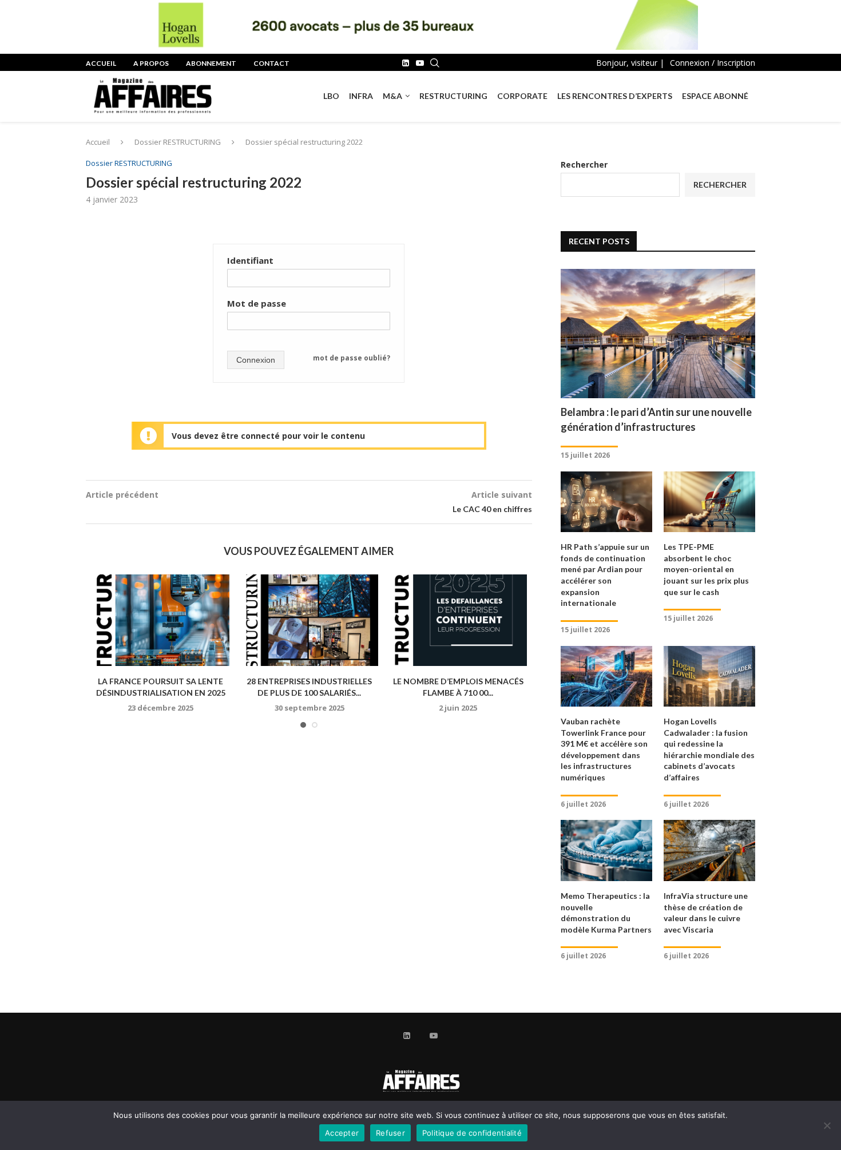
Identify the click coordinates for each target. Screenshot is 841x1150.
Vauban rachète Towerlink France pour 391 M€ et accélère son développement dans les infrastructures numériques (604, 749)
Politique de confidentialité (472, 1132)
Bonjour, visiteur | (630, 62)
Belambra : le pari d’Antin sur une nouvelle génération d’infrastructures (656, 419)
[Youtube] (420, 63)
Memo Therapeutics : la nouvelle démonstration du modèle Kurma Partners (606, 912)
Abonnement (211, 63)
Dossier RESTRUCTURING (177, 142)
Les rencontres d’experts (614, 96)
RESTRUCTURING (453, 96)
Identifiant (250, 260)
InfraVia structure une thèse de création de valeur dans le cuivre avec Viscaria (706, 912)
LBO (331, 96)
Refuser (390, 1132)
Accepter (342, 1132)
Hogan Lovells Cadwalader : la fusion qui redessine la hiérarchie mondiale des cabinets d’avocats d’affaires (709, 749)
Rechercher (584, 164)
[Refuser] (826, 1125)
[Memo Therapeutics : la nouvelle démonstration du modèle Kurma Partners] (606, 850)
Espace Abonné (715, 96)
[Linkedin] (406, 63)
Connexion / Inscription (712, 62)
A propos (151, 63)
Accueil (101, 63)
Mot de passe (256, 303)
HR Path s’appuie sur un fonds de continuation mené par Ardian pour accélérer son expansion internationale (605, 575)
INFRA (361, 96)
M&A (392, 96)
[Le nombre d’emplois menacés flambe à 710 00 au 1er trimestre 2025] (458, 620)
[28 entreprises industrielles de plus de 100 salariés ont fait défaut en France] (309, 620)
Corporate (522, 96)
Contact (271, 63)
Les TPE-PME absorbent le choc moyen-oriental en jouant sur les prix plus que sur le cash (706, 569)
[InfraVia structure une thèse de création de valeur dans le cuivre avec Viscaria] (709, 850)
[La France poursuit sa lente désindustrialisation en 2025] (160, 620)
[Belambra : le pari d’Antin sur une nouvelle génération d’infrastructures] (658, 334)
